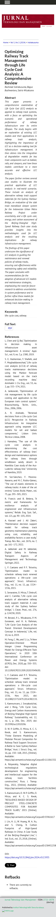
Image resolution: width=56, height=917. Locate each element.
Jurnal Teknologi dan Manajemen (20, 899)
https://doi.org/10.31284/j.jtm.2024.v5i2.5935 (27, 857)
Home (5, 42)
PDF (10, 328)
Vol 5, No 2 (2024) (18, 42)
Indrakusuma (33, 42)
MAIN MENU (7, 2)
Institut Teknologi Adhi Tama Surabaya (28, 907)
